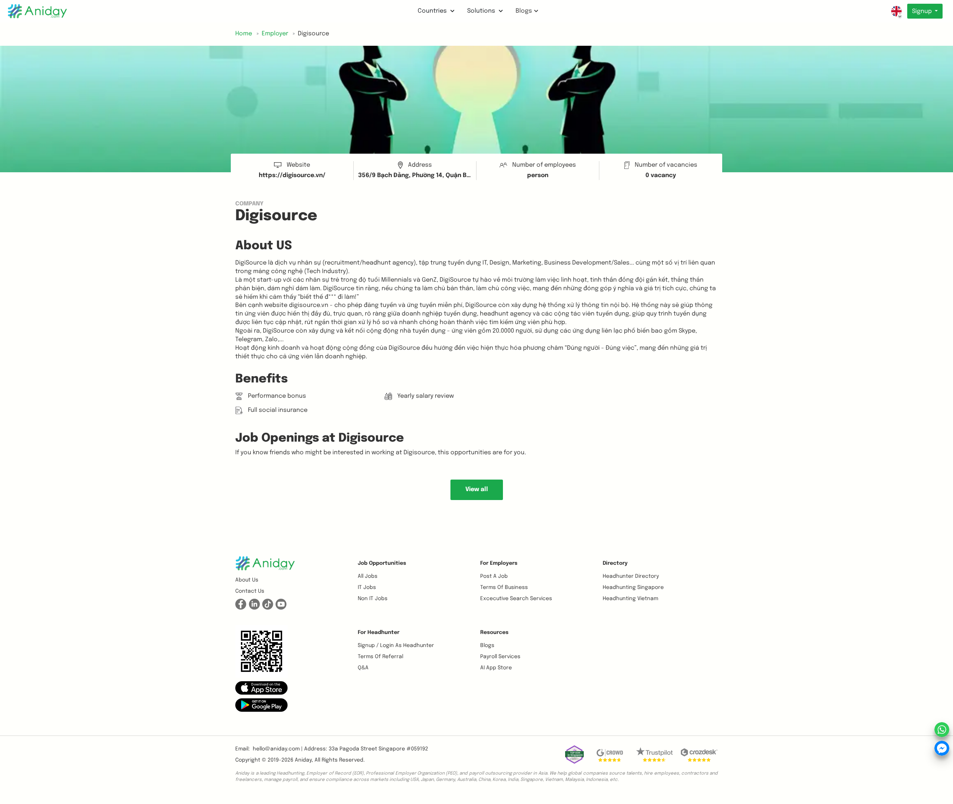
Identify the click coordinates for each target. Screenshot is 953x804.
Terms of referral (380, 656)
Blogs (524, 11)
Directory (615, 563)
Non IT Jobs (373, 598)
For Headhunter (378, 632)
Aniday (303, 760)
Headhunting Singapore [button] (633, 587)
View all (476, 489)
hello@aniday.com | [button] (278, 749)
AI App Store (496, 667)
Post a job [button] (494, 576)
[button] (261, 688)
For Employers (498, 563)
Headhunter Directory (631, 576)
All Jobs (367, 576)
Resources (494, 632)
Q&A (363, 667)
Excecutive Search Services (516, 598)
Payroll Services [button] (500, 656)
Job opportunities (382, 563)
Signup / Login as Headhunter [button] (396, 645)
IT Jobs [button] (367, 587)
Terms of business (504, 587)
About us (246, 580)
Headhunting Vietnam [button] (630, 598)
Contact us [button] (249, 591)
